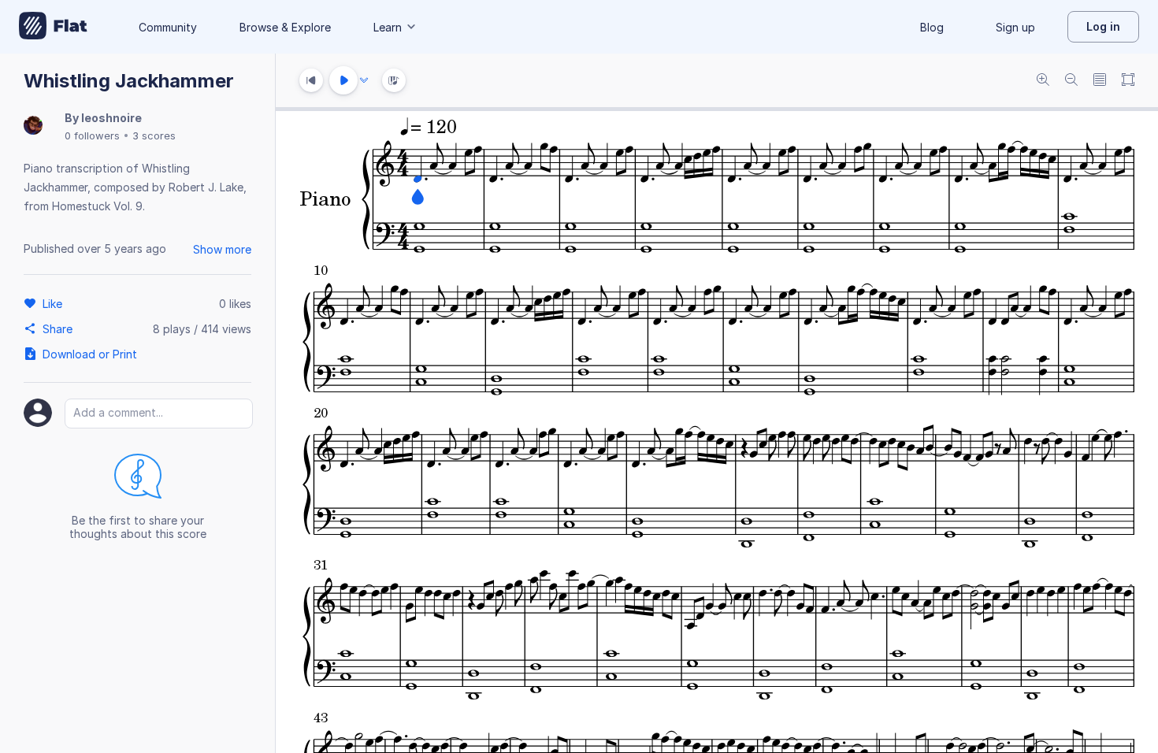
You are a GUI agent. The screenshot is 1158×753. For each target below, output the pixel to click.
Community (168, 27)
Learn (387, 27)
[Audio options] (364, 80)
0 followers (92, 135)
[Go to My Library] (53, 27)
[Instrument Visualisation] (394, 80)
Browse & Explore (285, 27)
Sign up (1015, 27)
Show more (222, 249)
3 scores (154, 135)
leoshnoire (111, 117)
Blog (932, 27)
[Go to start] (311, 80)
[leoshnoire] (33, 126)
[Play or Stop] (343, 80)
